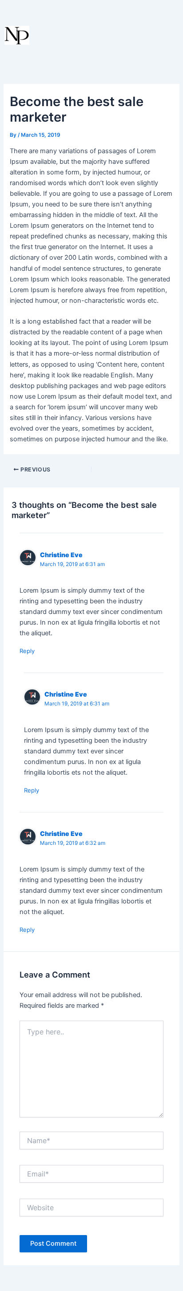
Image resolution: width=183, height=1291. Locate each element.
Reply (27, 650)
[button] (141, 37)
